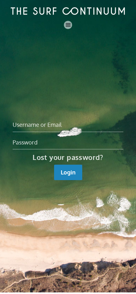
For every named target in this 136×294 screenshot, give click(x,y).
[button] (68, 25)
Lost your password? (68, 157)
